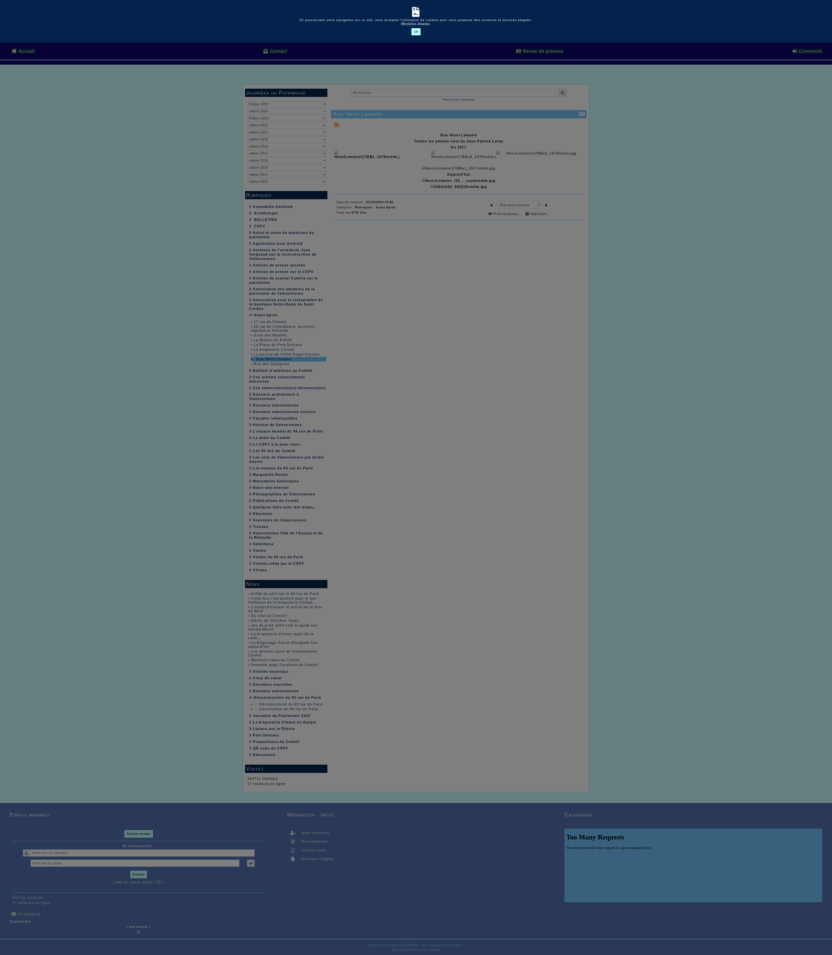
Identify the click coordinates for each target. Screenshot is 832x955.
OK (416, 31)
